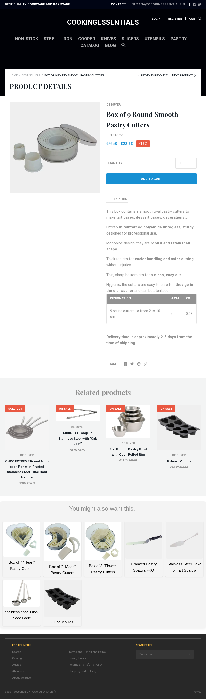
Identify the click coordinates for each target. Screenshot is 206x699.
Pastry (179, 38)
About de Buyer (22, 677)
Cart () (195, 18)
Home (14, 75)
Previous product (154, 75)
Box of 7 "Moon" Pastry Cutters (62, 569)
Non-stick (26, 38)
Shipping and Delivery (83, 671)
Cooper (86, 38)
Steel (50, 38)
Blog (110, 45)
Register (175, 18)
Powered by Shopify (43, 691)
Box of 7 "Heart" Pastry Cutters (22, 565)
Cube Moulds (62, 622)
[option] (55, 147)
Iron (67, 38)
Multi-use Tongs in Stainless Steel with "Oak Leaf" (77, 438)
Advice (16, 665)
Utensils (155, 38)
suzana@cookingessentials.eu (159, 4)
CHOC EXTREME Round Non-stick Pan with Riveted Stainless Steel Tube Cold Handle (27, 469)
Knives (108, 38)
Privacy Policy (77, 658)
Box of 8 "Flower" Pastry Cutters (103, 569)
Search (16, 652)
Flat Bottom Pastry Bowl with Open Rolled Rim (128, 451)
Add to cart (151, 179)
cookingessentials (103, 22)
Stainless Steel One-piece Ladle (21, 615)
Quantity (114, 163)
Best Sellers (31, 75)
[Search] (123, 47)
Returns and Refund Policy (85, 665)
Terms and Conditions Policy (87, 652)
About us (18, 671)
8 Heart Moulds (179, 461)
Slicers (130, 38)
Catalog (89, 45)
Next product (183, 75)
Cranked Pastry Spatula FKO (144, 567)
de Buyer (113, 104)
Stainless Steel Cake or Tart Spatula (184, 567)
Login (156, 18)
